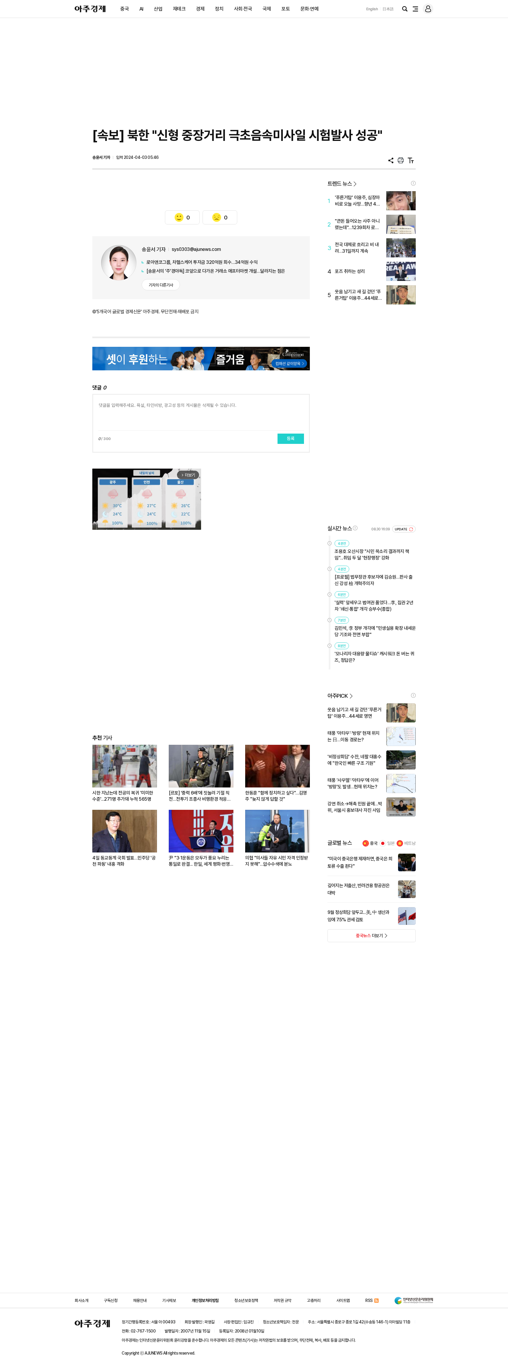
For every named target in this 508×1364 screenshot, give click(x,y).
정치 (219, 9)
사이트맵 (343, 1300)
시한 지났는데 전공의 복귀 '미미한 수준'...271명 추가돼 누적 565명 (122, 796)
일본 (391, 843)
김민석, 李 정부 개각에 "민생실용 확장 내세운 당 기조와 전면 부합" (375, 631)
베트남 (410, 843)
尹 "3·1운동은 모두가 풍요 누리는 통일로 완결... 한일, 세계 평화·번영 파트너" (199, 861)
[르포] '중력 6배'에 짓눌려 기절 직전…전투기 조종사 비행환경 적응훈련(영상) (200, 796)
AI (141, 9)
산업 (158, 9)
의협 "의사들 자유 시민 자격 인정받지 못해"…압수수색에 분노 (276, 861)
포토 (285, 9)
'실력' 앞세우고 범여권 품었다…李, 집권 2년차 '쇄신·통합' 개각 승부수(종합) (374, 606)
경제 (200, 9)
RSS (369, 1300)
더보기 (355, 937)
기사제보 (169, 1300)
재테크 (179, 9)
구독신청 (110, 1300)
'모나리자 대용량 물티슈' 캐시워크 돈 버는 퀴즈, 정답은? (374, 657)
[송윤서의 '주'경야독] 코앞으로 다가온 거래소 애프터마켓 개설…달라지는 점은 (215, 271)
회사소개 (81, 1300)
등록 (291, 438)
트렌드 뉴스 (339, 183)
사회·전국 (243, 9)
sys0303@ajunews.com (196, 249)
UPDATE (401, 529)
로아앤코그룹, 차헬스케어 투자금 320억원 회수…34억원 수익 (202, 262)
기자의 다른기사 (161, 285)
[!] (413, 183)
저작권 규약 (282, 1300)
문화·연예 (309, 9)
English (372, 9)
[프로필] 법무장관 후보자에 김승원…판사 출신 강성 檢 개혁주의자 (373, 580)
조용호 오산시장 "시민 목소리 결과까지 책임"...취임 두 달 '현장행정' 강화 (372, 555)
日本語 (388, 9)
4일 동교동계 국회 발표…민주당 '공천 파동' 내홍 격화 (124, 861)
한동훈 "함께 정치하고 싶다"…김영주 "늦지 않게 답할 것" (276, 796)
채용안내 (140, 1300)
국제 (267, 9)
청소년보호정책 (246, 1300)
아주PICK (337, 695)
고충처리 (313, 1300)
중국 (124, 9)
